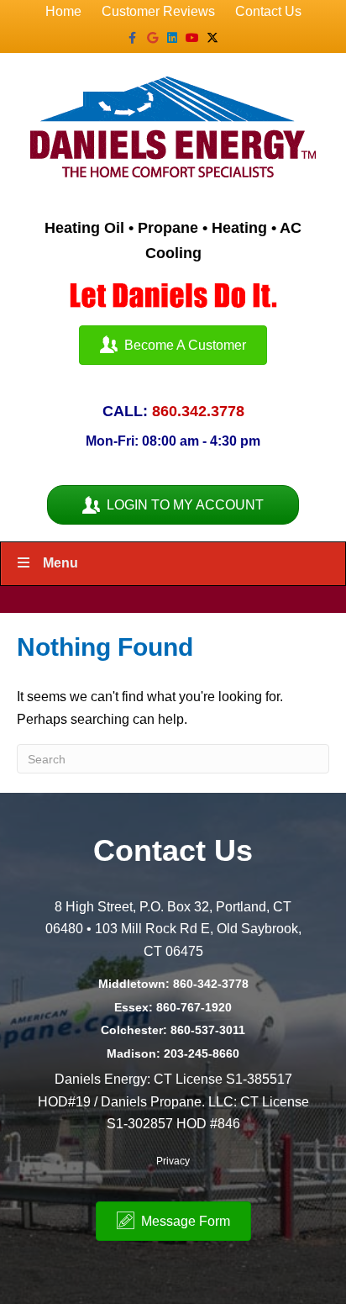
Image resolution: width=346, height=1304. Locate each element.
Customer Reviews (158, 11)
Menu (60, 563)
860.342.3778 (198, 411)
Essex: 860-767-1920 (173, 1007)
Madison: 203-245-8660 (173, 1053)
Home (63, 11)
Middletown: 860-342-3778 (173, 983)
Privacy (173, 1161)
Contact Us (268, 11)
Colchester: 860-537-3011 (173, 1030)
